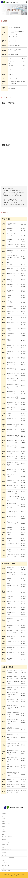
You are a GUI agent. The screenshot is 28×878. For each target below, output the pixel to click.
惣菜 (3, 816)
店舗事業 (4, 829)
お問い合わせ (4, 868)
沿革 (3, 847)
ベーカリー (4, 818)
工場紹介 (4, 834)
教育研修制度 (4, 862)
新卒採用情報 (4, 855)
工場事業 (4, 831)
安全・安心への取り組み (7, 836)
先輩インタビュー (5, 865)
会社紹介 (4, 860)
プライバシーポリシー (6, 870)
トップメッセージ (5, 842)
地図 (9, 224)
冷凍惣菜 (4, 821)
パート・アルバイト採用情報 (8, 857)
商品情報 (4, 813)
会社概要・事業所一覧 (6, 849)
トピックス (4, 810)
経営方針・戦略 (5, 844)
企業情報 (4, 839)
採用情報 (4, 852)
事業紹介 (4, 826)
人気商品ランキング (6, 823)
